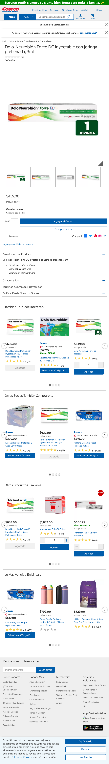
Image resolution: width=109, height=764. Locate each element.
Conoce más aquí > (88, 33)
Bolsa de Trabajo (10, 716)
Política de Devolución (93, 697)
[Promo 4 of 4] (59, 385)
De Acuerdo (85, 741)
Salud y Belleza (16, 41)
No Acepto (85, 757)
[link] (85, 236)
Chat (85, 706)
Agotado (20, 367)
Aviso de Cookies (10, 712)
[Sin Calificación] (13, 57)
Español (84, 10)
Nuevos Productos (38, 717)
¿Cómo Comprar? (37, 682)
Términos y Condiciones (13, 703)
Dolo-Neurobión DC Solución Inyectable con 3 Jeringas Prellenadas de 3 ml (18, 354)
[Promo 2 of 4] (53, 385)
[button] (70, 16)
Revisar (85, 749)
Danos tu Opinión (37, 713)
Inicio (4, 41)
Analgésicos (46, 41)
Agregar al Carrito (63, 221)
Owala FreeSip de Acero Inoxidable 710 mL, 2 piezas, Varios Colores (52, 622)
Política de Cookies (22, 757)
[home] (10, 9)
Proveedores (8, 698)
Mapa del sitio (9, 720)
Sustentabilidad (10, 682)
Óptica (32, 704)
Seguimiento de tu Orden (94, 685)
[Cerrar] (106, 25)
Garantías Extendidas (39, 721)
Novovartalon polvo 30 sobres (53, 529)
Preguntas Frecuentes (13, 694)
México (99, 10)
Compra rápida (63, 229)
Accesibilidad (9, 725)
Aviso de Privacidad (11, 707)
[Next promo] (104, 346)
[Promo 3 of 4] (56, 385)
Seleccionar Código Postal (55, 370)
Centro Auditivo (37, 699)
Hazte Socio (61, 686)
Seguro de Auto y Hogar (40, 708)
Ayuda (59, 703)
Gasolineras (35, 695)
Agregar (88, 371)
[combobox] (27, 17)
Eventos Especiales (38, 690)
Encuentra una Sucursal (40, 686)
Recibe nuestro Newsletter (21, 661)
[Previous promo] (4, 346)
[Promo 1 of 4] (50, 385)
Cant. (7, 220)
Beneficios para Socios (66, 690)
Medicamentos (32, 41)
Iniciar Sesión (62, 682)
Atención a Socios (91, 702)
